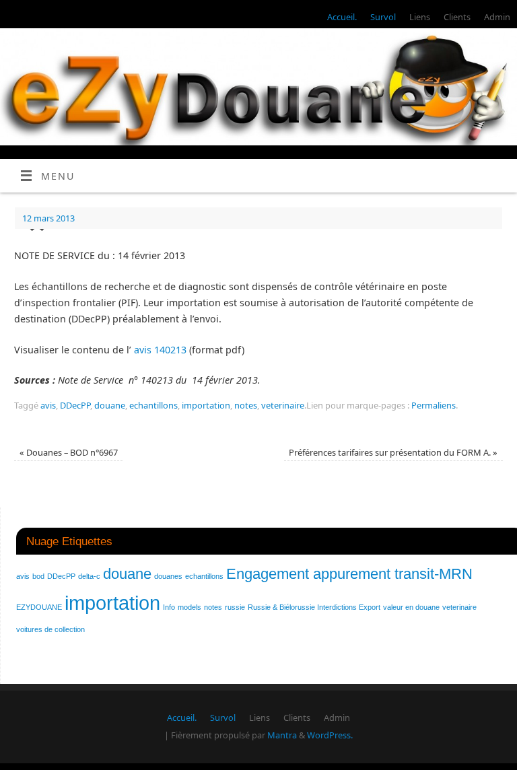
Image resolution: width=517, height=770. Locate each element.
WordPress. (330, 735)
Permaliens (433, 405)
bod (38, 576)
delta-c (89, 576)
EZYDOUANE (39, 607)
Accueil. (342, 17)
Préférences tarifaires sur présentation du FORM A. (393, 452)
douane (109, 405)
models (189, 607)
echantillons (153, 405)
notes (245, 405)
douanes (168, 576)
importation (206, 405)
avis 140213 (160, 349)
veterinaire (282, 405)
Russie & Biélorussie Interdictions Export (314, 607)
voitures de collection (50, 629)
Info (169, 607)
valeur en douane (411, 607)
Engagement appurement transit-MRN (349, 573)
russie (235, 607)
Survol (383, 17)
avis (48, 405)
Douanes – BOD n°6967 (69, 452)
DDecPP (75, 405)
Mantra (282, 735)
